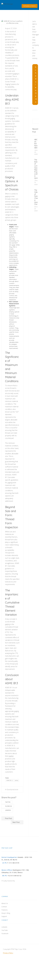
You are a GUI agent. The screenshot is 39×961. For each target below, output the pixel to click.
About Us (5, 903)
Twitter (7, 802)
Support (4, 916)
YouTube (5, 930)
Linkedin (8, 810)
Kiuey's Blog (6, 913)
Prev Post (8, 818)
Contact (4, 907)
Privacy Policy (8, 953)
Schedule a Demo (29, 6)
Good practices (12, 789)
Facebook (8, 806)
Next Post (16, 822)
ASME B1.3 (9, 780)
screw (16, 780)
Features (5, 910)
